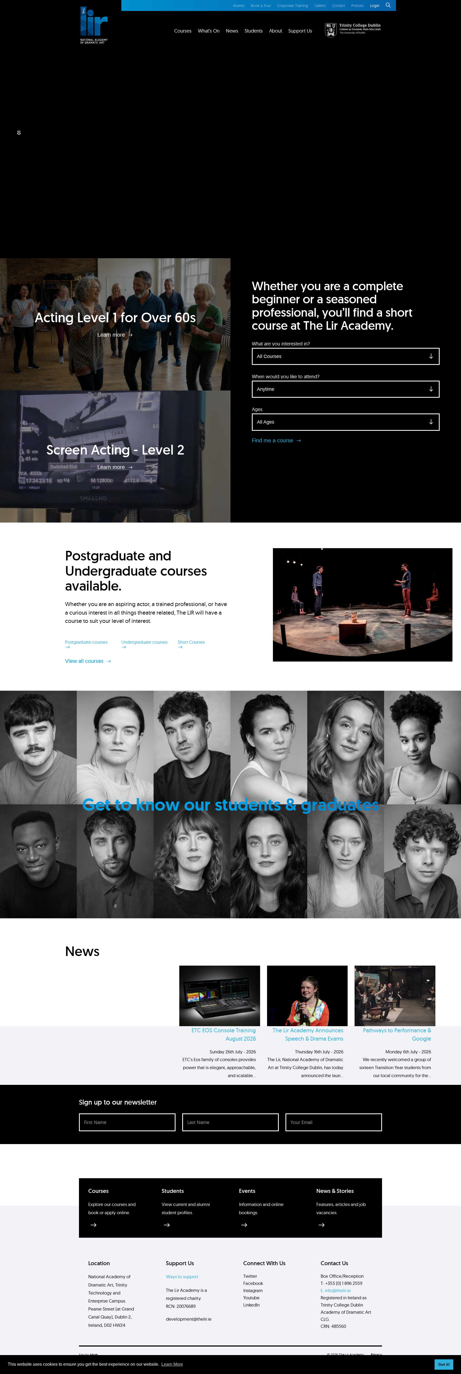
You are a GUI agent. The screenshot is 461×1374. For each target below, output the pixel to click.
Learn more (111, 335)
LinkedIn (251, 1305)
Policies (357, 5)
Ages (257, 409)
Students (254, 31)
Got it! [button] (444, 1364)
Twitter (250, 1276)
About (275, 31)
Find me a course (273, 440)
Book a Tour (261, 5)
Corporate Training (292, 5)
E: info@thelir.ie (336, 1290)
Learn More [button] (172, 1364)
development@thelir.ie (189, 1319)
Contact (338, 5)
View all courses (85, 661)
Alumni (238, 5)
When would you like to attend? (285, 376)
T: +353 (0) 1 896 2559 (341, 1283)
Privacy (376, 1354)
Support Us (300, 31)
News (232, 31)
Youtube (251, 1297)
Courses (183, 31)
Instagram (253, 1290)
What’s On (209, 31)
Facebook (253, 1283)
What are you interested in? (281, 344)
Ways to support (182, 1276)
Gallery (320, 5)
